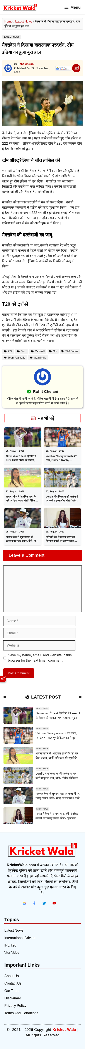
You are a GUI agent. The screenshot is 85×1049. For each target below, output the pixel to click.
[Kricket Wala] (20, 7)
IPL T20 (10, 945)
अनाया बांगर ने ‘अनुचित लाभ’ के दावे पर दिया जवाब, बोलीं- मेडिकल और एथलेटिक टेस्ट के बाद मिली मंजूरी (57, 758)
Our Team (11, 991)
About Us (11, 976)
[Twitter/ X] (44, 903)
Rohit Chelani (26, 64)
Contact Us (13, 983)
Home (8, 21)
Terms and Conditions (21, 1013)
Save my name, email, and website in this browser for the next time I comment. (40, 657)
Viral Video (11, 952)
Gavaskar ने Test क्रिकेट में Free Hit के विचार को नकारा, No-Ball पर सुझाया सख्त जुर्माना (21, 460)
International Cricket (19, 938)
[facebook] (24, 903)
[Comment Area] (76, 68)
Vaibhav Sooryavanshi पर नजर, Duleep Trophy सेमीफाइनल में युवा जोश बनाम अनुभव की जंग (56, 738)
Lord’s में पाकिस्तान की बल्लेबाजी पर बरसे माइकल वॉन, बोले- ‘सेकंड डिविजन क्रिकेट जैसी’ (62, 500)
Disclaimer (12, 998)
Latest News (23, 21)
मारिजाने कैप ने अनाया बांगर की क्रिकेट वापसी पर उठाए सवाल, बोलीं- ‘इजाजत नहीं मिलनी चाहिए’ (61, 541)
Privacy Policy (15, 1005)
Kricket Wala (64, 1030)
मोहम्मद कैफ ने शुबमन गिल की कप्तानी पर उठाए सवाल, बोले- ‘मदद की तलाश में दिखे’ (22, 541)
